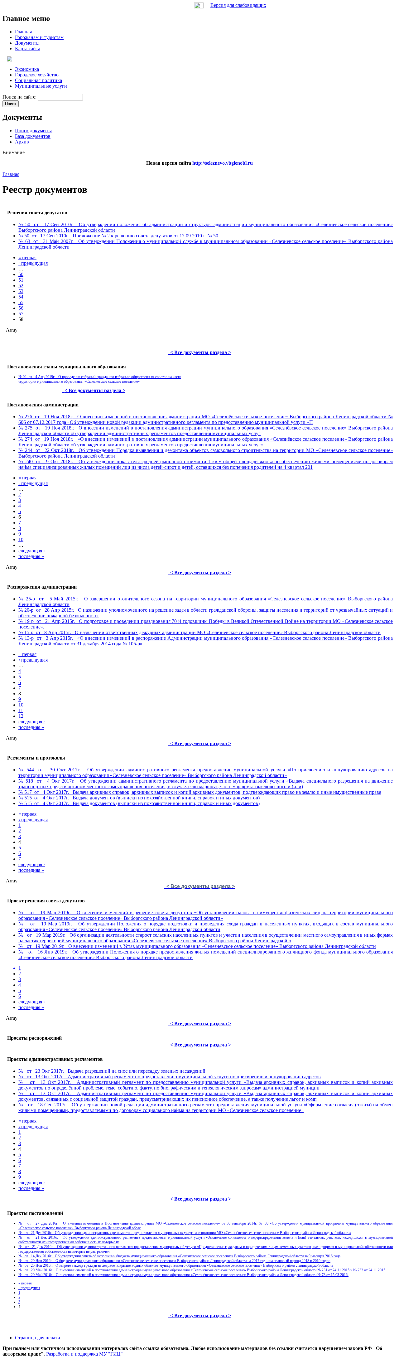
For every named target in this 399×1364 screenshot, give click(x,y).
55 (20, 302)
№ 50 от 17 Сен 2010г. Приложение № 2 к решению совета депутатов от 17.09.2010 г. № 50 (118, 235)
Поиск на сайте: (20, 97)
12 (20, 716)
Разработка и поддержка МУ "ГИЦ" (84, 1354)
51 (20, 280)
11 (20, 710)
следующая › (31, 550)
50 (20, 274)
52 (20, 285)
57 (20, 313)
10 (20, 539)
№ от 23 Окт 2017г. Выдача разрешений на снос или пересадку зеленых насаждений (111, 1071)
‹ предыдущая (33, 263)
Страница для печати (37, 1337)
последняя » (31, 556)
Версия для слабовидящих (238, 5)
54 (20, 296)
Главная (10, 174)
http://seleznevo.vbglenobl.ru (222, 163)
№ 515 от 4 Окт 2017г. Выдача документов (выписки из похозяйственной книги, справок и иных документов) (139, 797)
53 (20, 291)
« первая (27, 257)
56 (20, 308)
